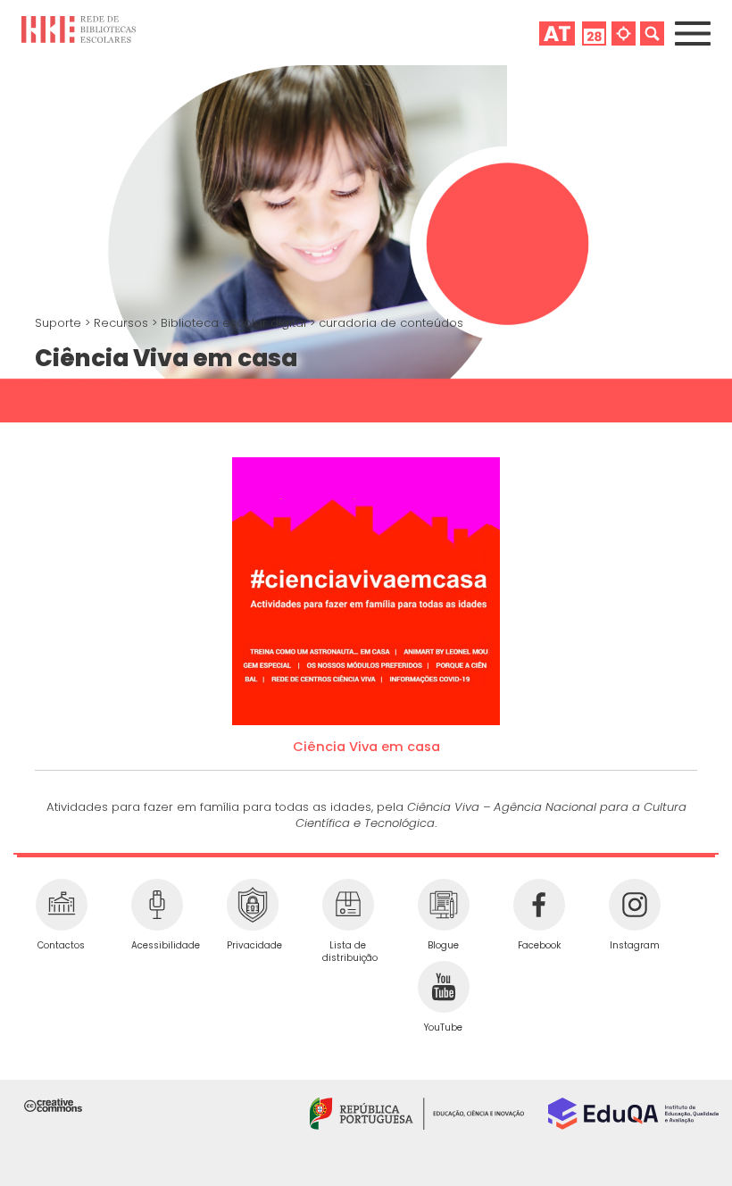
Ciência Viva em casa (366, 747)
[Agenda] (594, 33)
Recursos (123, 322)
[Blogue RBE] (443, 905)
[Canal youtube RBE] (443, 987)
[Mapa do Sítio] (623, 33)
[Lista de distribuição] (347, 905)
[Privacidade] (252, 905)
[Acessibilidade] (156, 905)
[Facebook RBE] (538, 905)
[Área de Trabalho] (557, 33)
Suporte (60, 322)
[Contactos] (61, 905)
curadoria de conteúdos (391, 322)
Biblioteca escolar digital (235, 322)
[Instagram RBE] (634, 905)
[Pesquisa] (652, 33)
